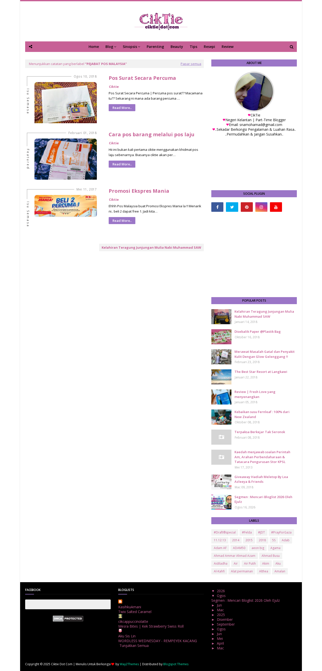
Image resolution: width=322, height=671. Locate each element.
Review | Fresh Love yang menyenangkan (254, 394)
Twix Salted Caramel (134, 611)
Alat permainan (242, 571)
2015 (249, 540)
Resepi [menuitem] (209, 46)
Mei (220, 638)
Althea (263, 571)
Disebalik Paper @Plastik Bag (257, 331)
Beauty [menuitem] (177, 46)
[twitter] (232, 207)
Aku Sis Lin (127, 636)
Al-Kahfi (219, 571)
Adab (286, 540)
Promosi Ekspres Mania (139, 190)
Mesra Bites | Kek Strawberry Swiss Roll (151, 626)
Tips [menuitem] (193, 46)
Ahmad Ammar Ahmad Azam (234, 556)
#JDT (261, 532)
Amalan (279, 571)
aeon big (258, 548)
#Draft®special (225, 532)
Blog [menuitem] (109, 46)
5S (273, 540)
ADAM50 (239, 548)
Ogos (222, 595)
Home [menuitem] (94, 46)
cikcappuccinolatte (133, 621)
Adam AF (220, 548)
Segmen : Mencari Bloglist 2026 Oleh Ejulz (263, 499)
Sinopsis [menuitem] (130, 46)
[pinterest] (247, 207)
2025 (221, 614)
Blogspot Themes (175, 664)
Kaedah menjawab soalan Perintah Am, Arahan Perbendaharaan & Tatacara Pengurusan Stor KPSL (262, 457)
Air (236, 563)
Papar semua (191, 63)
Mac (221, 610)
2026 (221, 590)
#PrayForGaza (281, 532)
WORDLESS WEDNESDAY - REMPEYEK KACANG (157, 640)
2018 (262, 540)
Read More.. (122, 107)
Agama (275, 548)
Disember (225, 619)
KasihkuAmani (129, 607)
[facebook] (217, 207)
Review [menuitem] (227, 46)
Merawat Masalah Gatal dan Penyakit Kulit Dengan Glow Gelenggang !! (264, 354)
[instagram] (261, 207)
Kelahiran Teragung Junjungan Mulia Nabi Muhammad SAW (151, 247)
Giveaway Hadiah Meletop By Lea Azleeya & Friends (261, 479)
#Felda (247, 532)
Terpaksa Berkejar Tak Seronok (259, 432)
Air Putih (250, 563)
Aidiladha (220, 563)
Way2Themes (129, 664)
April (221, 643)
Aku (278, 563)
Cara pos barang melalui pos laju (151, 134)
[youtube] (276, 207)
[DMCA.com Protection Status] (68, 620)
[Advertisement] (254, 254)
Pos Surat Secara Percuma (142, 78)
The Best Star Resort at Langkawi (260, 371)
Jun (220, 605)
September (226, 624)
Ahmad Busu (271, 556)
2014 (235, 540)
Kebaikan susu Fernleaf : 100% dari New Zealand (262, 414)
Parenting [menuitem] (155, 46)
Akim (265, 563)
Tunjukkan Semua (134, 645)
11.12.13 (220, 540)
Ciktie (114, 86)
